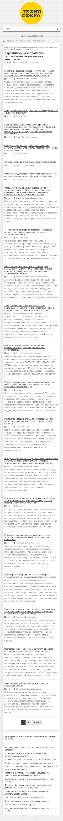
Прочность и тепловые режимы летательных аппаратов (30, 759)
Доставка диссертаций (32, 36)
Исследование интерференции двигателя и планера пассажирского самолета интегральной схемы (28, 650)
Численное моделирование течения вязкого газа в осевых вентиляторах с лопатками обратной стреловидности (31, 175)
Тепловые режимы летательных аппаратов (24, 797)
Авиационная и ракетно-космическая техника (26, 41)
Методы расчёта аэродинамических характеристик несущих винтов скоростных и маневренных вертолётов (30, 576)
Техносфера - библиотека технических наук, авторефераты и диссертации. (31, 13)
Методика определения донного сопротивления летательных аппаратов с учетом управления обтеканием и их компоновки (31, 148)
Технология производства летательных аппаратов (28, 763)
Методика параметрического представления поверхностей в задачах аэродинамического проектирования (25, 347)
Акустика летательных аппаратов (20, 805)
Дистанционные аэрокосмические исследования (27, 801)
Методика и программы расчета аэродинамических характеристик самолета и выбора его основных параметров (28, 537)
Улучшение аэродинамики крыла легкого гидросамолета (30, 162)
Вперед (37, 722)
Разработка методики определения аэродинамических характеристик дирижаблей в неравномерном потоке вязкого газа (29, 421)
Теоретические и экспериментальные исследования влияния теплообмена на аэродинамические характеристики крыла (28, 232)
